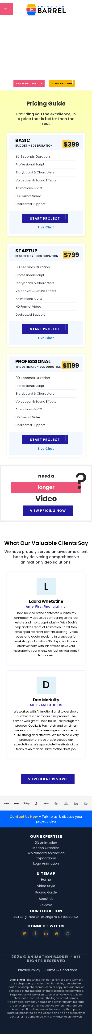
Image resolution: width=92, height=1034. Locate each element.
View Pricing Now (48, 510)
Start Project (45, 218)
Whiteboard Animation (46, 853)
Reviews (46, 905)
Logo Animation (46, 863)
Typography (46, 858)
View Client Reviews (48, 779)
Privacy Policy (29, 970)
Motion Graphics (46, 848)
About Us (46, 898)
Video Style (46, 886)
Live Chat (46, 227)
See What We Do (29, 83)
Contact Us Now (24, 816)
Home (46, 879)
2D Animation (46, 842)
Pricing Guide (46, 892)
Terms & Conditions (61, 970)
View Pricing (62, 83)
